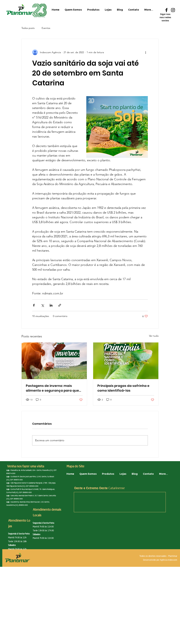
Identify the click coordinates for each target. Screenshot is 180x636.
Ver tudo (154, 335)
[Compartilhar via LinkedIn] (51, 305)
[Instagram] (173, 10)
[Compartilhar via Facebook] (34, 305)
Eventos (46, 28)
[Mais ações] (146, 52)
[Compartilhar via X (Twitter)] (42, 305)
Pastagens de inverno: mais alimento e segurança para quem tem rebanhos (54, 388)
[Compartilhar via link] (59, 305)
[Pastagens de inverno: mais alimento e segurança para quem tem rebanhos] (54, 360)
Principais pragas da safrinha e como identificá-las (123, 388)
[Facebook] (166, 10)
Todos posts (28, 28)
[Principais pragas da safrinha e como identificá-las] (125, 360)
